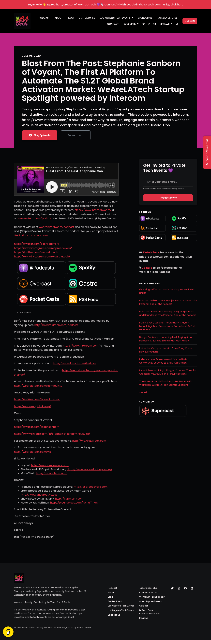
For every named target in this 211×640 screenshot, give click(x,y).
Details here (151, 252)
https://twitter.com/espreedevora (36, 244)
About (59, 17)
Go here (146, 268)
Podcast (44, 17)
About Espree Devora (150, 601)
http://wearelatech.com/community (38, 386)
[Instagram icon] (179, 588)
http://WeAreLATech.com (89, 441)
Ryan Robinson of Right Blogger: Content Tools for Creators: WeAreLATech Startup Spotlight (167, 372)
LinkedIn (190, 21)
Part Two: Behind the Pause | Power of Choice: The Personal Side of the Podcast (168, 302)
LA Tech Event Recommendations (149, 612)
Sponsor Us (145, 17)
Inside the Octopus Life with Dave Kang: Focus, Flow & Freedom (166, 350)
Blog (70, 17)
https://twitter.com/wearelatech (36, 252)
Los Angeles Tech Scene (121, 610)
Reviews (165, 24)
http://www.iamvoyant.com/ (50, 465)
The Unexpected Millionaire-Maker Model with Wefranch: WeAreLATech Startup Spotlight (165, 383)
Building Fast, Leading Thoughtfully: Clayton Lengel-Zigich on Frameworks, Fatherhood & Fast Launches (167, 326)
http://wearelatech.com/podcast (56, 325)
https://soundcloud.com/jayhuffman (74, 503)
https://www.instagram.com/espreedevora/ (43, 248)
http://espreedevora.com (90, 487)
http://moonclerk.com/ (51, 473)
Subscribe (130, 24)
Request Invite (168, 197)
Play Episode (42, 135)
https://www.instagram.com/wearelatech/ (42, 256)
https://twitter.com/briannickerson (37, 399)
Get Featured (86, 17)
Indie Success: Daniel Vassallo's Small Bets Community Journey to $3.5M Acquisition (163, 361)
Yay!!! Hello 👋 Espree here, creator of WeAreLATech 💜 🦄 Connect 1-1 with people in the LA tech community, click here (105, 4)
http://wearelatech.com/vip (32, 452)
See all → (144, 392)
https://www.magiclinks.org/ (32, 406)
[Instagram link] (149, 24)
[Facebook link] (154, 24)
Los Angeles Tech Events (115, 17)
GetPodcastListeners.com (31, 235)
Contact (113, 24)
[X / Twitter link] (143, 24)
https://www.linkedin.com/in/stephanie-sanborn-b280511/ (52, 434)
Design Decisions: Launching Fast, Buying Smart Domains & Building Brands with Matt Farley (166, 339)
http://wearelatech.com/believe (74, 363)
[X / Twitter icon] (172, 588)
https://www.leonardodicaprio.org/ (89, 469)
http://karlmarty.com (69, 499)
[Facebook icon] (185, 588)
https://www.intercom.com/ (93, 210)
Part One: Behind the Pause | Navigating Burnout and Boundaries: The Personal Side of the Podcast (167, 313)
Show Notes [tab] (24, 312)
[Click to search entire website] (177, 24)
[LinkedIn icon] (192, 588)
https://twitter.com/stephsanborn (36, 427)
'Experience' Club (167, 17)
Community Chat (148, 592)
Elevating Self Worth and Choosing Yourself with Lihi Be (167, 291)
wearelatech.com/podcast (35, 218)
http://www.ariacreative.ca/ (39, 495)
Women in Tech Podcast (152, 596)
